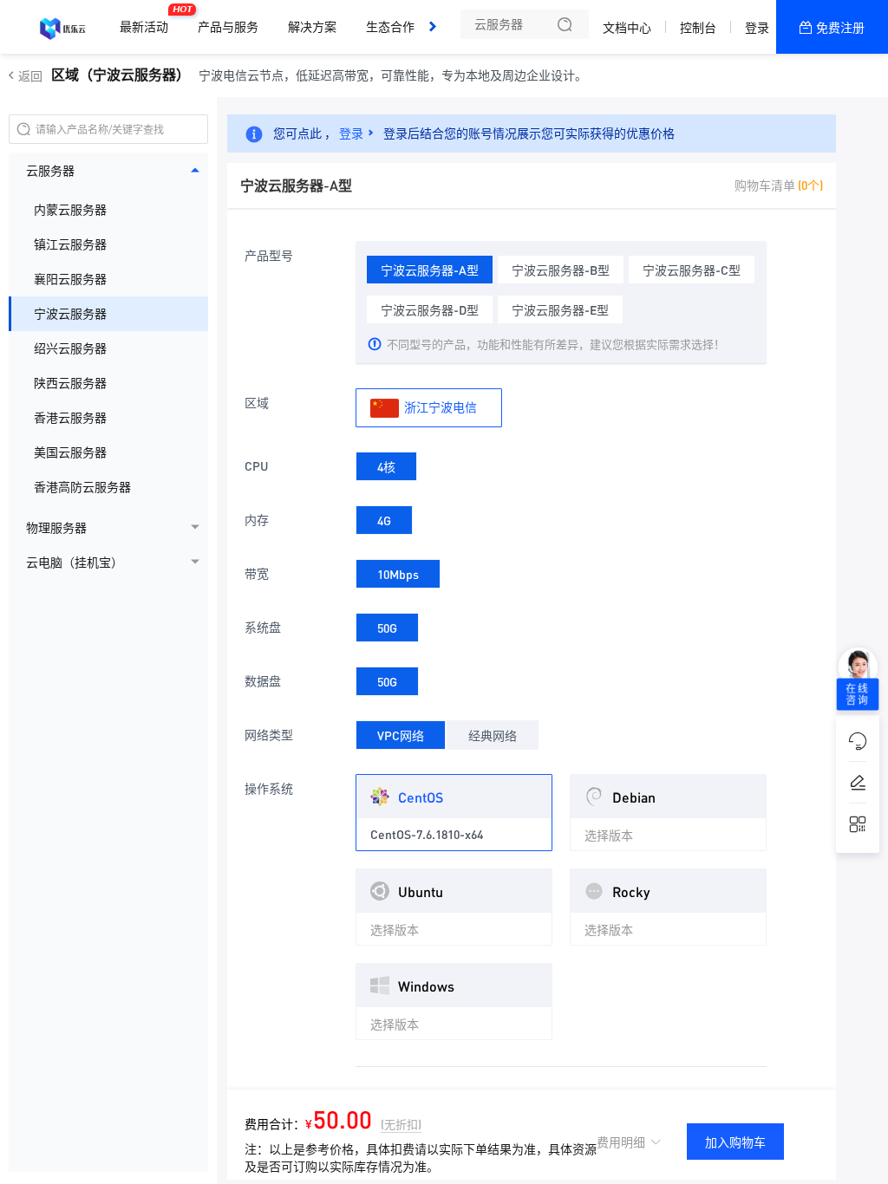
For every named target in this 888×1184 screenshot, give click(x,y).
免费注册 (840, 28)
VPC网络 (400, 735)
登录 (757, 28)
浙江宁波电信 (439, 406)
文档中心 (627, 28)
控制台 (698, 28)
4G (384, 520)
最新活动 (148, 20)
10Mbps (398, 574)
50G (387, 627)
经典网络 (492, 735)
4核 (386, 466)
